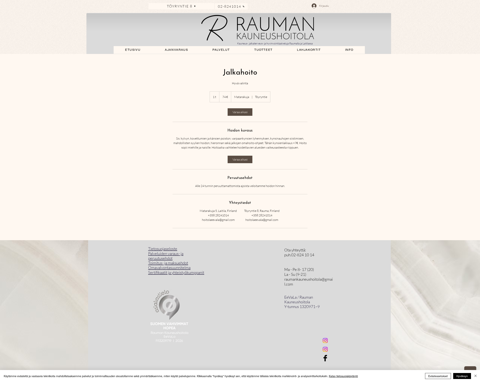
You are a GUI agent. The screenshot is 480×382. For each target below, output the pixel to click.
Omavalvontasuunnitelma (169, 267)
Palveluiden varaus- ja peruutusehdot (165, 256)
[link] (240, 112)
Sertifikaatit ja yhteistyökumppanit (176, 272)
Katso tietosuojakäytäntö (343, 376)
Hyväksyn (462, 376)
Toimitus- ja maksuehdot (168, 262)
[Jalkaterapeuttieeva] (325, 349)
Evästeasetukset (438, 376)
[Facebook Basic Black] (325, 358)
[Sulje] (475, 376)
